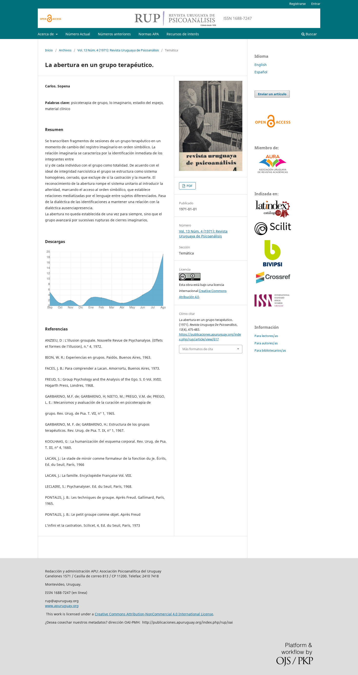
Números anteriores (114, 34)
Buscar (311, 34)
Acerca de (46, 34)
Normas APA (149, 34)
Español (260, 72)
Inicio (49, 50)
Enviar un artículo (272, 94)
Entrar (315, 3)
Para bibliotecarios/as (270, 350)
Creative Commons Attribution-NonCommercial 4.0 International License (154, 614)
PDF (189, 186)
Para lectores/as (266, 336)
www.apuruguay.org (62, 605)
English (260, 64)
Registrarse (297, 3)
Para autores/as (266, 343)
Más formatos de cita (197, 349)
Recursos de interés (183, 34)
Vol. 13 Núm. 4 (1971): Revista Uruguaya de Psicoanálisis (118, 50)
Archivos (65, 50)
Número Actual (78, 34)
